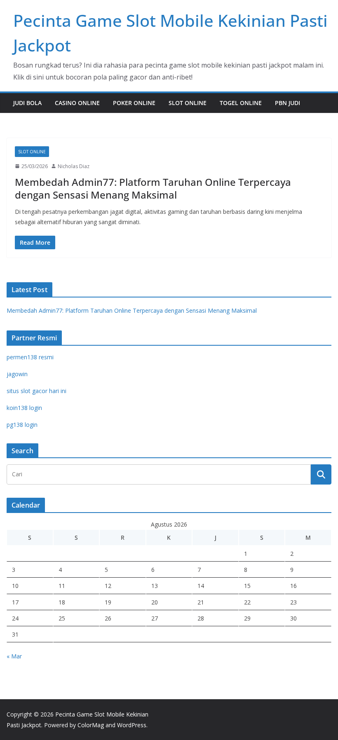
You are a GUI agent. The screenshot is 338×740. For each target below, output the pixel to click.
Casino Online (77, 103)
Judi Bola (27, 103)
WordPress (131, 725)
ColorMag (90, 725)
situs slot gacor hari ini (36, 391)
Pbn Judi (287, 103)
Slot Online (188, 103)
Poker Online (134, 103)
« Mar (14, 656)
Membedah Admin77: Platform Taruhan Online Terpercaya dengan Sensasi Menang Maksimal (153, 188)
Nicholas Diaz (73, 166)
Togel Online (241, 103)
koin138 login (24, 408)
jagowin (17, 374)
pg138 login (22, 425)
